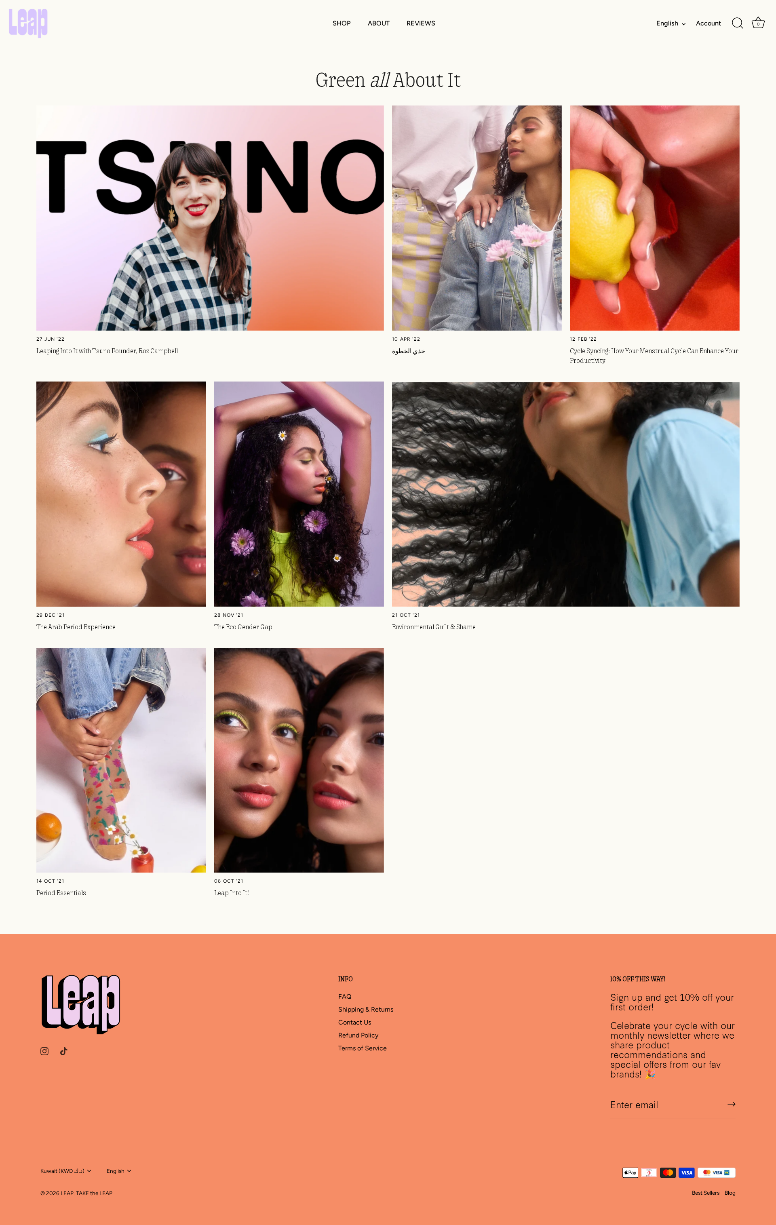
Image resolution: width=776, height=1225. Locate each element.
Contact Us (354, 1022)
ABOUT (379, 23)
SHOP (341, 23)
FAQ (344, 996)
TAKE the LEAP (94, 1193)
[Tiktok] (64, 1050)
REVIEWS (421, 23)
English (667, 23)
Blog (730, 1192)
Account (708, 23)
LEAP (67, 1193)
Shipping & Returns (365, 1009)
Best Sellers (705, 1192)
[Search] (737, 23)
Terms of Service (362, 1048)
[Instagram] (44, 1050)
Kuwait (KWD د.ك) (62, 1171)
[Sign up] (732, 1104)
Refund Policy (358, 1035)
